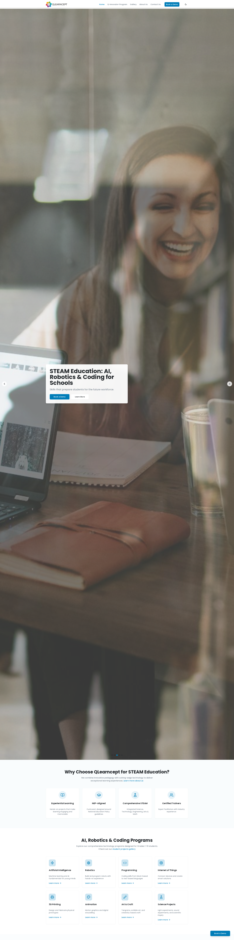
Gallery (133, 4)
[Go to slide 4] (119, 755)
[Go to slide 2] (114, 755)
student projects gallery (124, 849)
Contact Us (156, 4)
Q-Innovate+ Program (117, 4)
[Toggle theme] (185, 4)
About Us (143, 4)
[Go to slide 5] (122, 755)
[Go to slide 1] (112, 755)
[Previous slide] (4, 383)
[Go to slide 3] (117, 755)
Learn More (80, 397)
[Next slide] (229, 383)
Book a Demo (172, 4)
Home (101, 4)
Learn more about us (133, 780)
